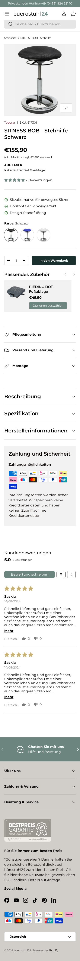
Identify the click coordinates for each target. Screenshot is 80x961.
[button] (73, 13)
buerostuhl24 (22, 950)
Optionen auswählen (48, 306)
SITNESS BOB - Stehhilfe (35, 37)
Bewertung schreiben (29, 574)
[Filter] (61, 574)
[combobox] (40, 24)
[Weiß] (43, 235)
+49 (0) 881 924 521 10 (56, 3)
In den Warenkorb (53, 260)
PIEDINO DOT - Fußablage (42, 289)
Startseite (10, 37)
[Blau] (27, 235)
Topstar (9, 122)
